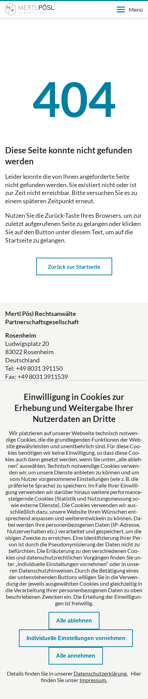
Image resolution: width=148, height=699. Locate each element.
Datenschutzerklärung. (101, 673)
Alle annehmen (75, 656)
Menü (136, 9)
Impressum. (93, 680)
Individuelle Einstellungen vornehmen (76, 638)
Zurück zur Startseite (74, 266)
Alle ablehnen (74, 621)
